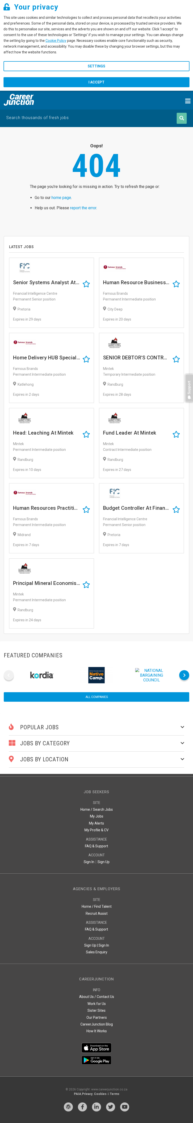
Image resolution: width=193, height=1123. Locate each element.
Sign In (89, 862)
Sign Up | (91, 945)
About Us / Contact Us (96, 997)
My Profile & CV (96, 830)
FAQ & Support (96, 846)
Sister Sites (96, 1010)
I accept (96, 82)
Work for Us (96, 1004)
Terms (114, 1094)
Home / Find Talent (97, 906)
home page (61, 197)
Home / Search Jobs (96, 809)
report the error (83, 208)
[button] (188, 404)
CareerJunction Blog (96, 1024)
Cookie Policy (55, 41)
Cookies (100, 1094)
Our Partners (96, 1017)
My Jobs (96, 816)
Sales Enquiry (96, 952)
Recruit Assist (97, 913)
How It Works (96, 1031)
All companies (96, 697)
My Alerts (96, 823)
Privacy (87, 1094)
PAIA (77, 1094)
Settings (96, 66)
